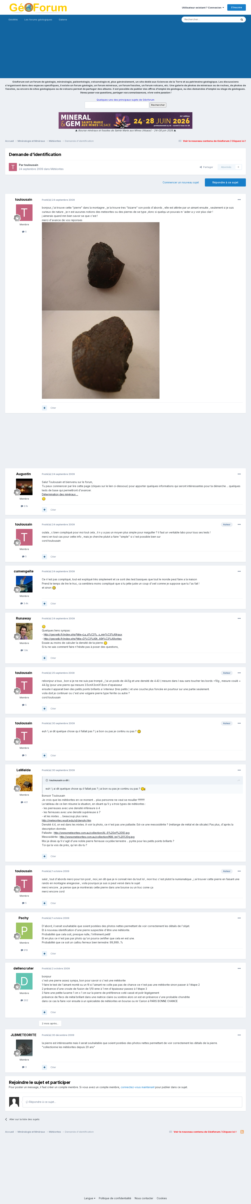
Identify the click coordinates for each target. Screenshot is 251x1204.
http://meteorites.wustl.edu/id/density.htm (66, 820)
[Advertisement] (125, 52)
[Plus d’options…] (239, 200)
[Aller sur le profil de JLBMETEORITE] (24, 1048)
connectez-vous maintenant (138, 1087)
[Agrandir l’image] (44, 498)
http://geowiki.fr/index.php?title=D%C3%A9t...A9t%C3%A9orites (83, 638)
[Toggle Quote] (47, 780)
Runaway (23, 618)
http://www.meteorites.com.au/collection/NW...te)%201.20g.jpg (97, 836)
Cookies (162, 1198)
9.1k (25, 506)
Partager (207, 167)
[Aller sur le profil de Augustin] (24, 487)
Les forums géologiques (38, 19)
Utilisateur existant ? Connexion (202, 7)
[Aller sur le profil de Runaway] (24, 631)
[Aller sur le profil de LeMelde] (24, 783)
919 (25, 950)
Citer (53, 407)
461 (25, 802)
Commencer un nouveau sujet (181, 182)
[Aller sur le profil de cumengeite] (24, 584)
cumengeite (23, 571)
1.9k (25, 650)
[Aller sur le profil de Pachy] (24, 931)
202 (25, 1000)
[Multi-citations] (44, 408)
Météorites (57, 169)
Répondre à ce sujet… (42, 1101)
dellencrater (23, 968)
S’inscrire (236, 7)
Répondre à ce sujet (225, 182)
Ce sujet (228, 19)
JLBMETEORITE (23, 1035)
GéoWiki (13, 19)
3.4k (25, 603)
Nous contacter (144, 1198)
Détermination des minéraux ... (60, 494)
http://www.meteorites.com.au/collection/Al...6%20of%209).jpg (92, 832)
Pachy (24, 918)
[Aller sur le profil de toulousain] (13, 167)
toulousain (31, 164)
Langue (89, 1198)
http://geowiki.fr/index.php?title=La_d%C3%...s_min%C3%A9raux (83, 634)
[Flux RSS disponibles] (242, 1131)
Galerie (63, 19)
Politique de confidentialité (115, 1198)
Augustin (23, 474)
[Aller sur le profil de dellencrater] (24, 981)
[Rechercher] (242, 19)
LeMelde (24, 770)
